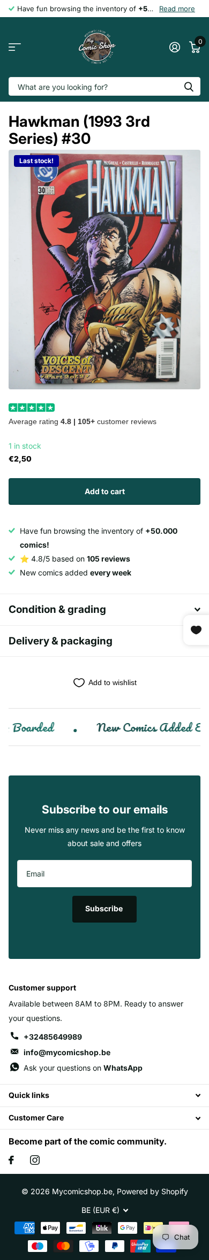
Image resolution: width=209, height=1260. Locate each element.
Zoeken (188, 86)
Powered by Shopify (152, 1191)
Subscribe (104, 908)
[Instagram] (35, 1160)
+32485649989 (53, 1036)
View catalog (15, 47)
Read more (177, 8)
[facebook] (11, 1160)
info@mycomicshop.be (67, 1052)
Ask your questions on (83, 1067)
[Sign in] (174, 47)
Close (104, 1096)
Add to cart (105, 491)
